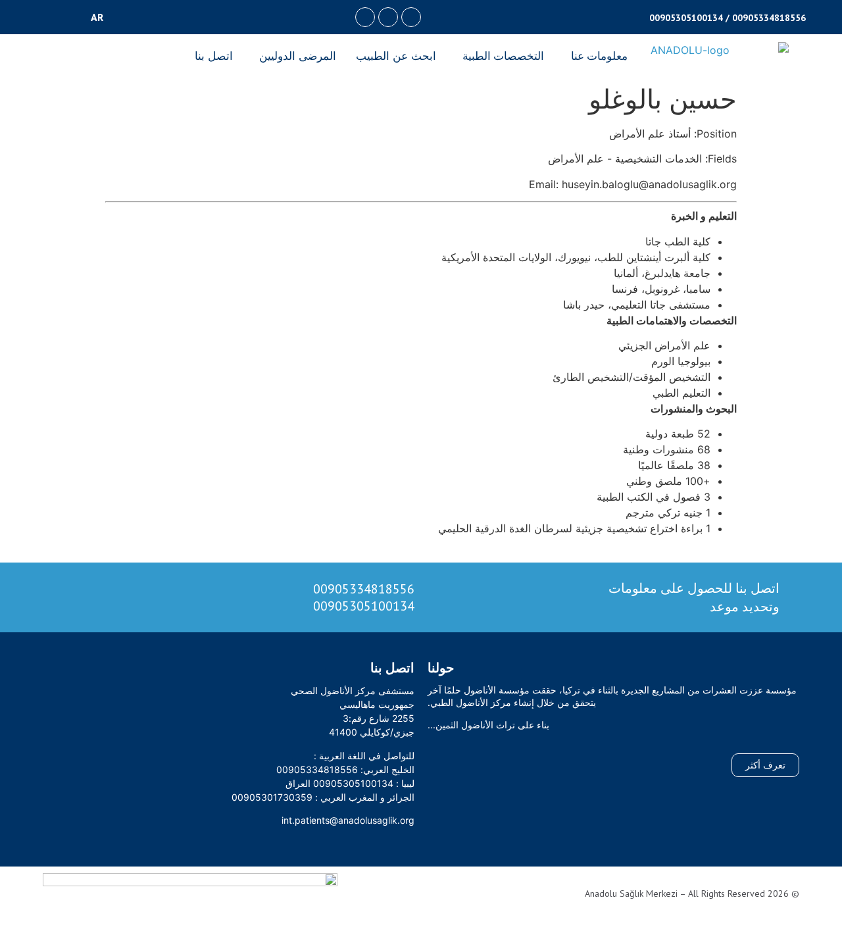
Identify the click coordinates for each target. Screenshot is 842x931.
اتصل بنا (214, 56)
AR (97, 17)
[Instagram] (388, 17)
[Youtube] (365, 17)
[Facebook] (411, 17)
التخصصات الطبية (503, 56)
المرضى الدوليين (297, 56)
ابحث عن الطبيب (396, 56)
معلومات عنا (599, 56)
